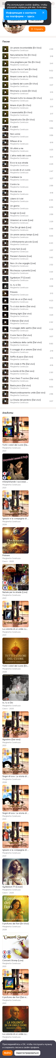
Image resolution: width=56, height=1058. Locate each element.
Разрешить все (17, 20)
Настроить (36, 20)
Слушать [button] (38, 29)
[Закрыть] (43, 13)
